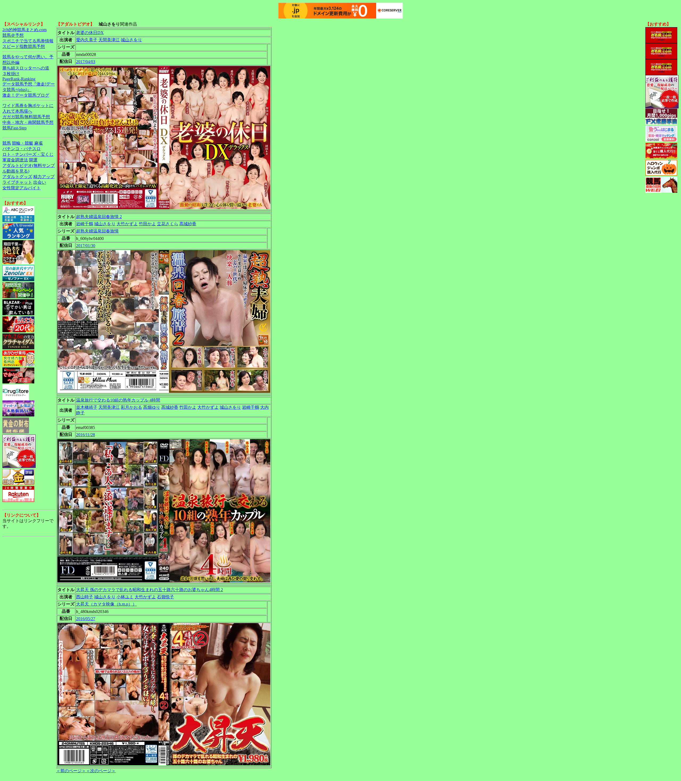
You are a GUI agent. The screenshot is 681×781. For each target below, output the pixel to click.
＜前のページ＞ (71, 770)
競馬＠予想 (13, 35)
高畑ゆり (151, 407)
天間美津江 (109, 40)
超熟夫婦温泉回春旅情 (97, 231)
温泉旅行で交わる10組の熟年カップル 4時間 (118, 400)
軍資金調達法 (15, 160)
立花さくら (167, 224)
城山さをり (131, 40)
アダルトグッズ (17, 176)
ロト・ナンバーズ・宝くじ (27, 154)
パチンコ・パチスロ (21, 148)
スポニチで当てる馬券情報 (27, 41)
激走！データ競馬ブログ (25, 95)
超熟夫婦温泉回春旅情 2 (99, 216)
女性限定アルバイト (21, 188)
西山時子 (84, 597)
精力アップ (44, 176)
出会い (39, 182)
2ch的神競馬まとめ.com (24, 29)
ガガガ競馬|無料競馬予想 (26, 117)
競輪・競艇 (22, 143)
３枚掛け (10, 73)
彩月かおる (131, 407)
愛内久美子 (86, 40)
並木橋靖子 (86, 407)
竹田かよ (147, 224)
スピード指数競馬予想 (23, 46)
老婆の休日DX (90, 32)
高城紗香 (187, 224)
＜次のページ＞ (101, 770)
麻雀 (38, 143)
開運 (33, 160)
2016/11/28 (85, 434)
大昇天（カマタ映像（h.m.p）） (106, 604)
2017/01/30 (85, 245)
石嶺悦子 (165, 597)
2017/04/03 (85, 61)
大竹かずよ (127, 224)
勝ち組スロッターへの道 (25, 68)
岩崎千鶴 (84, 224)
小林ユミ (125, 597)
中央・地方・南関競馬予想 (27, 122)
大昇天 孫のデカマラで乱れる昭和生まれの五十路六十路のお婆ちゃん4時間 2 (149, 589)
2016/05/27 (85, 618)
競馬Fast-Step (14, 128)
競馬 (6, 143)
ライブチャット (17, 182)
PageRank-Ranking (18, 79)
